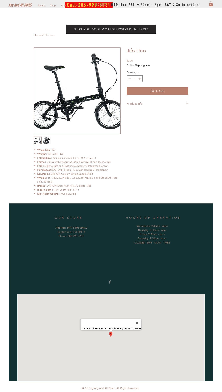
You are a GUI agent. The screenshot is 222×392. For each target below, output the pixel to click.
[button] (211, 3)
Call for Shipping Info (138, 65)
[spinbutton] (134, 79)
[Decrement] (129, 79)
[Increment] (140, 79)
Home (38, 35)
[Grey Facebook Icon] (110, 282)
